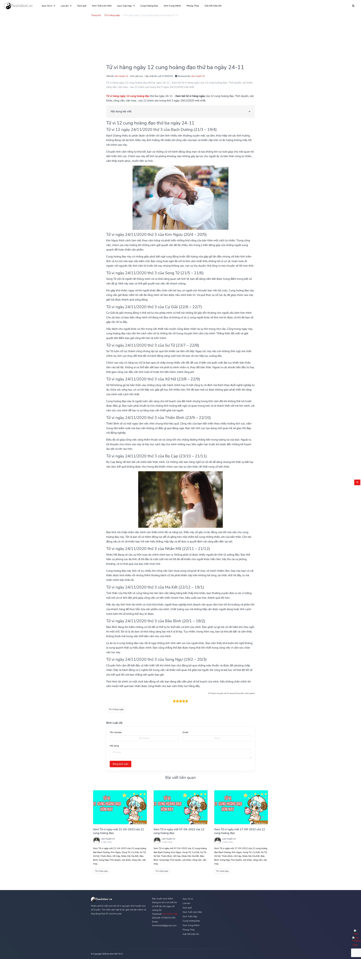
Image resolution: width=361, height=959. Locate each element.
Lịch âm (65, 5)
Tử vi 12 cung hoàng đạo (131, 123)
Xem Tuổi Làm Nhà (102, 5)
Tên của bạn (116, 732)
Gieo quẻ (81, 5)
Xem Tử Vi (47, 5)
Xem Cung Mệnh (172, 5)
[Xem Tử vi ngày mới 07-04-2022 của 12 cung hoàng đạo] (180, 807)
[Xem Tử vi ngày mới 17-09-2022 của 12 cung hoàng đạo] (241, 807)
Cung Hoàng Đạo (149, 5)
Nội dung (114, 745)
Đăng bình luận (120, 764)
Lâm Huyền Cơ (121, 76)
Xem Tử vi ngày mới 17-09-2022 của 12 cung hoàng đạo (239, 831)
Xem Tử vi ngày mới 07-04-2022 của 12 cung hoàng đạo (179, 831)
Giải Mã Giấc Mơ (213, 5)
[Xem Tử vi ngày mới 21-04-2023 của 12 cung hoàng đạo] (120, 807)
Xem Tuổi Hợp (124, 5)
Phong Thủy (193, 5)
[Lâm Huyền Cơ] (96, 840)
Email (185, 732)
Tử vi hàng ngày (116, 709)
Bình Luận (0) (114, 723)
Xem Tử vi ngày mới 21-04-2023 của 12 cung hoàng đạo (118, 831)
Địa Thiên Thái (170, 913)
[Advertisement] (175, 38)
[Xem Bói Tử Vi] (18, 6)
